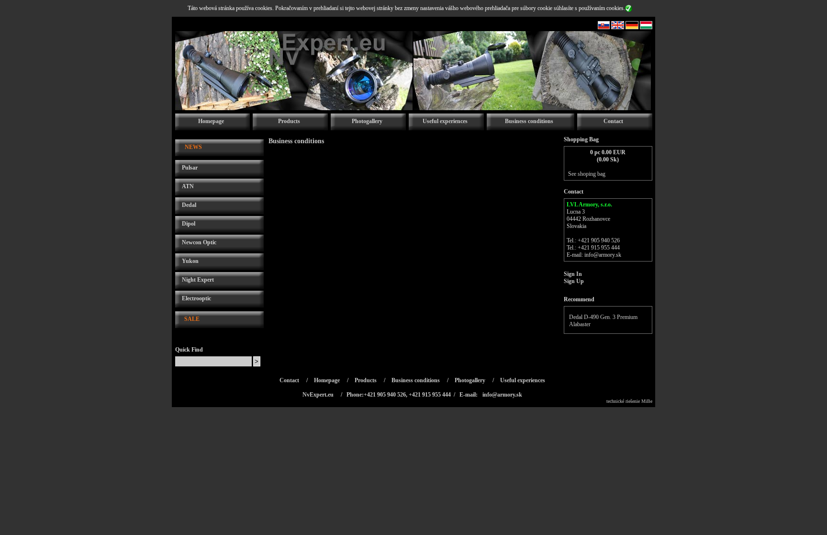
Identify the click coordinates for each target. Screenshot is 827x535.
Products (289, 121)
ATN (188, 186)
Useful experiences (445, 121)
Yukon (190, 261)
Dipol (188, 223)
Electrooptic (196, 298)
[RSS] (604, 27)
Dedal (189, 205)
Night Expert (198, 279)
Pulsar (190, 167)
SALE (192, 319)
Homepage (211, 121)
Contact (613, 121)
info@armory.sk (602, 254)
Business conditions (529, 121)
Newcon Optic (199, 242)
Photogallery (367, 121)
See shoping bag (586, 174)
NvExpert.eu (318, 394)
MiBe (646, 401)
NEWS (193, 147)
